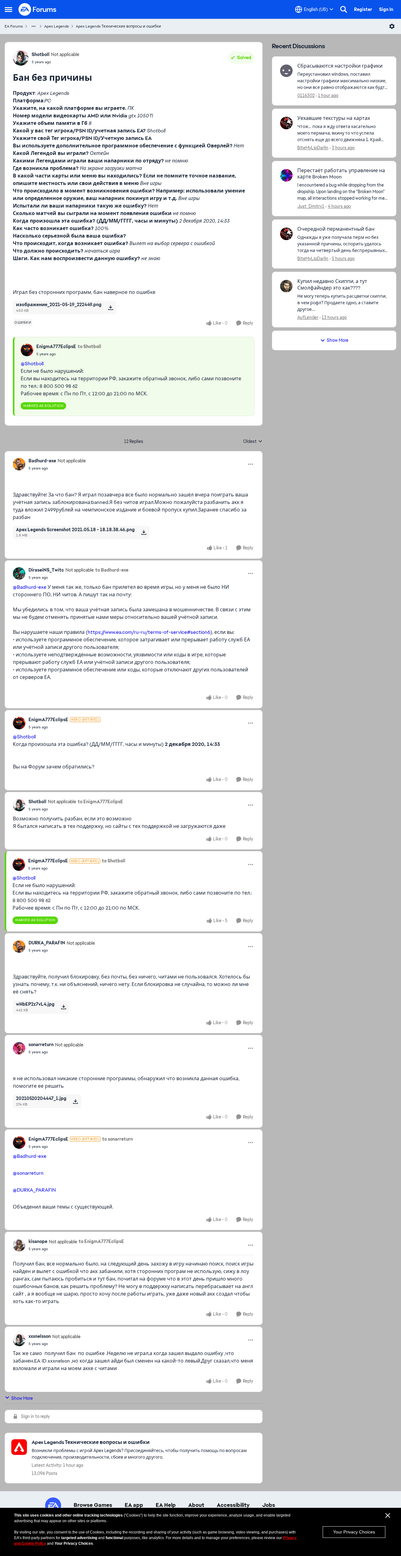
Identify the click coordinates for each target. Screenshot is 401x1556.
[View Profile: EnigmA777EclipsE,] (27, 350)
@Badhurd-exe (29, 587)
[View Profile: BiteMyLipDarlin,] (286, 123)
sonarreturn (41, 1044)
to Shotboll (89, 346)
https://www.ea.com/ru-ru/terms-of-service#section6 (149, 632)
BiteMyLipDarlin (312, 148)
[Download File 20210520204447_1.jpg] (75, 1101)
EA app (134, 1505)
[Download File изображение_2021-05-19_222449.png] (110, 307)
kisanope (38, 1241)
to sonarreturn (117, 1139)
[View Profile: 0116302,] (286, 70)
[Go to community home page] (37, 9)
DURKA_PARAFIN (47, 943)
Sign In (386, 9)
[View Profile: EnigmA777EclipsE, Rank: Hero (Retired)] (19, 723)
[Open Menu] (392, 26)
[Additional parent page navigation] (33, 26)
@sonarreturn (28, 1173)
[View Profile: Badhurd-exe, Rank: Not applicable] (19, 464)
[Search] (343, 9)
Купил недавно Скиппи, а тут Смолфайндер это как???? (332, 284)
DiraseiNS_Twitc (46, 570)
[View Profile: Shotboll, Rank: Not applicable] (21, 58)
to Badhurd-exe (111, 570)
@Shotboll (32, 363)
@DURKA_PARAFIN (34, 1190)
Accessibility (233, 1505)
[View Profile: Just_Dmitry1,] (286, 175)
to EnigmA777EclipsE (100, 801)
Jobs (268, 1505)
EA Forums (14, 26)
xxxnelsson (40, 1336)
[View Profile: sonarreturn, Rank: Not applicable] (19, 1048)
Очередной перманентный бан (335, 229)
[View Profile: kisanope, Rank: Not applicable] (19, 1245)
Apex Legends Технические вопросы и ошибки (118, 26)
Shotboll (40, 54)
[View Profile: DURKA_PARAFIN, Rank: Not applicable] (19, 946)
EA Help (166, 1505)
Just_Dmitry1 (310, 206)
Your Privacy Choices (354, 1531)
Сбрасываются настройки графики (340, 66)
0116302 (306, 95)
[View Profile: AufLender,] (286, 286)
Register (363, 9)
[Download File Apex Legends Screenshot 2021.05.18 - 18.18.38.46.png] (143, 532)
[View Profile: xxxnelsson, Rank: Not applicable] (19, 1340)
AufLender (307, 317)
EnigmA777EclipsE (56, 346)
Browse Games (93, 1505)
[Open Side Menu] (8, 9)
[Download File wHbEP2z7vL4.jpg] (63, 1007)
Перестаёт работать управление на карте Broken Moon (341, 173)
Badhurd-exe (42, 461)
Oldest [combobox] (253, 442)
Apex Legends (56, 26)
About (196, 1505)
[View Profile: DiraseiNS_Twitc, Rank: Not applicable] (19, 573)
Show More (22, 1398)
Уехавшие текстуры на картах (333, 118)
